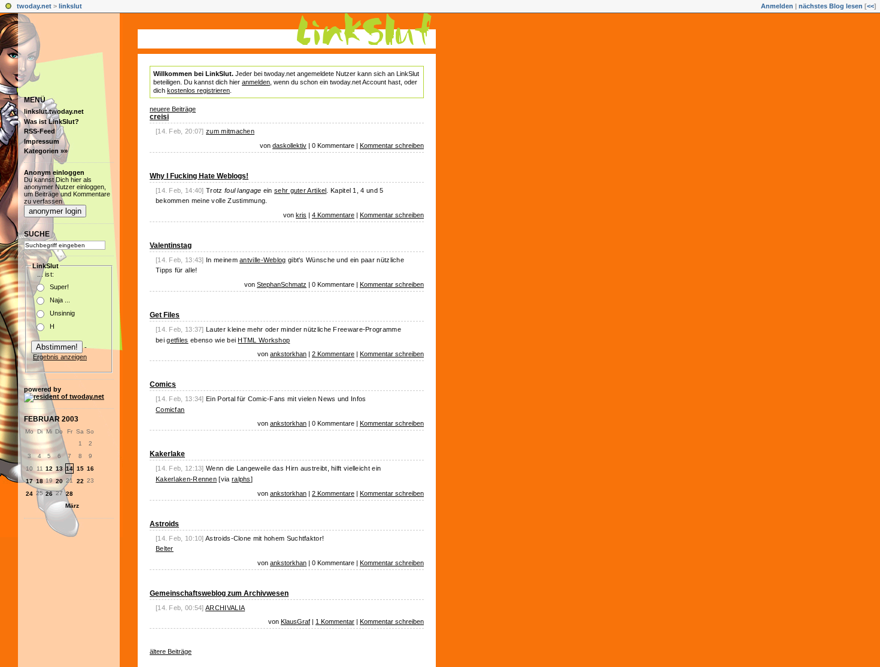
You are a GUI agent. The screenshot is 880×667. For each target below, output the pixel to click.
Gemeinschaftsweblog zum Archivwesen (219, 593)
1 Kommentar (334, 621)
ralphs (241, 479)
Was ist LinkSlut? (51, 121)
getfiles (177, 340)
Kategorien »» (46, 150)
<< (870, 6)
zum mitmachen (230, 131)
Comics (163, 384)
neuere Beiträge (173, 109)
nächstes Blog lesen (831, 6)
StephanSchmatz (282, 284)
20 (59, 481)
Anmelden (777, 6)
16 (90, 468)
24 (29, 493)
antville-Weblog (262, 259)
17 (29, 481)
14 (69, 468)
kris (301, 215)
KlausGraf (295, 621)
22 (80, 481)
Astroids (164, 524)
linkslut (70, 6)
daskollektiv (289, 145)
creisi (159, 117)
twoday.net (34, 6)
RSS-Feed (39, 131)
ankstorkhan (288, 353)
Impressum (41, 141)
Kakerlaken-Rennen (186, 479)
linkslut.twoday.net (54, 111)
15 (80, 468)
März (72, 505)
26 (49, 493)
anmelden (256, 82)
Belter (165, 548)
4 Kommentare (333, 215)
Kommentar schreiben (392, 145)
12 (49, 468)
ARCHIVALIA (225, 607)
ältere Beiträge (171, 651)
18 (39, 481)
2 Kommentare (333, 353)
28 (69, 493)
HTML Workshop (264, 340)
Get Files (165, 315)
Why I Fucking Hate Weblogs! (199, 176)
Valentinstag (171, 245)
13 (59, 468)
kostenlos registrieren (198, 90)
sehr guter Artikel (300, 190)
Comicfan (170, 409)
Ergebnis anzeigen (60, 356)
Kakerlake (167, 454)
